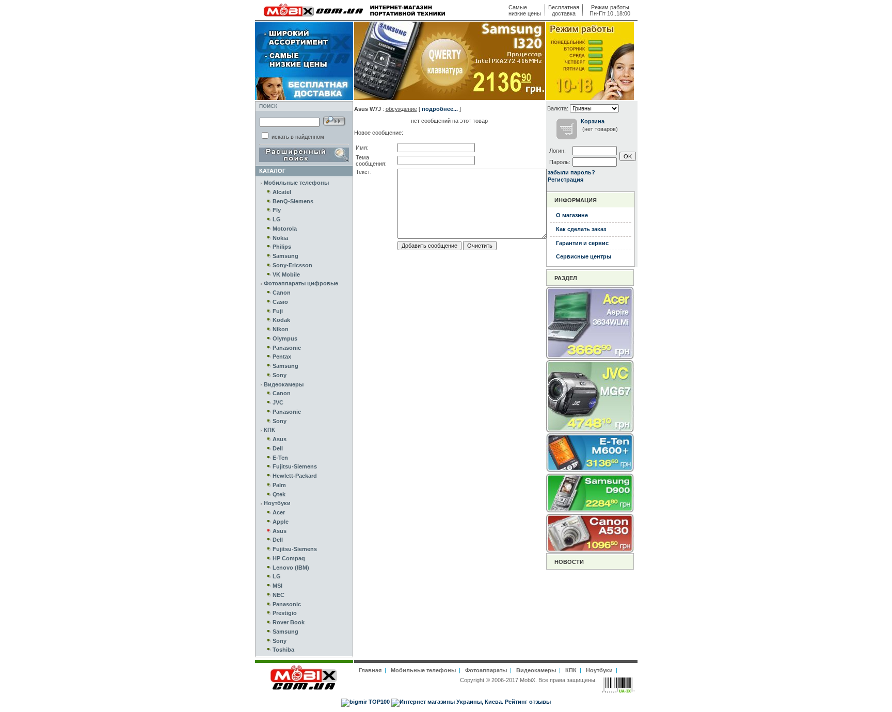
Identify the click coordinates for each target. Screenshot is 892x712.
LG (277, 219)
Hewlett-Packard (295, 476)
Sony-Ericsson (292, 265)
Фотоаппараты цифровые (301, 283)
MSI (277, 585)
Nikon (281, 329)
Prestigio (285, 613)
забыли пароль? (571, 172)
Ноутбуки (277, 503)
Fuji (278, 311)
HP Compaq (289, 558)
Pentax (282, 356)
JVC (278, 402)
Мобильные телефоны (296, 183)
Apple (281, 522)
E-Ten (280, 458)
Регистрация (565, 179)
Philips (282, 247)
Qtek (279, 494)
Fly (277, 210)
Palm (279, 485)
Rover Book (289, 622)
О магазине (572, 215)
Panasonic (287, 348)
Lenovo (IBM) (291, 567)
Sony (279, 375)
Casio (280, 302)
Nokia (280, 238)
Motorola (285, 228)
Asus (279, 439)
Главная (370, 670)
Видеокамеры (284, 384)
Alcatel (282, 192)
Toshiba (283, 649)
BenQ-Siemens (293, 201)
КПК (269, 430)
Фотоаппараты (486, 670)
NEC (278, 595)
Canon (282, 292)
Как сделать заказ (581, 229)
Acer (279, 512)
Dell (278, 448)
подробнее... (440, 109)
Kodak (281, 320)
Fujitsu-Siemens (295, 466)
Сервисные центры (583, 256)
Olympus (285, 338)
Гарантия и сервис (582, 243)
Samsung (285, 256)
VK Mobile (286, 274)
